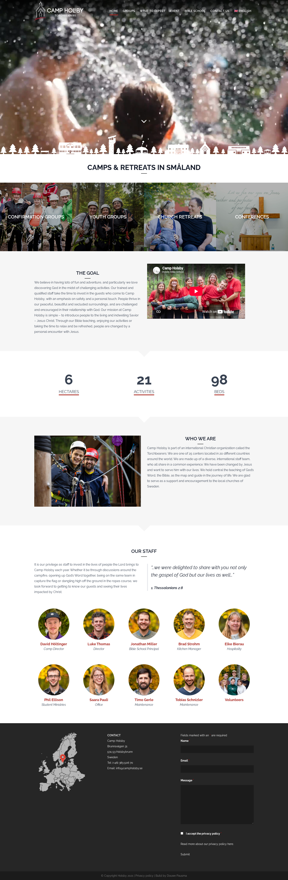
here (230, 844)
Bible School (195, 11)
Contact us (220, 11)
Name (185, 740)
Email (185, 760)
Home (114, 11)
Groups (129, 11)
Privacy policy (144, 875)
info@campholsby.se (129, 768)
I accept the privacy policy (204, 833)
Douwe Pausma (177, 875)
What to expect (153, 11)
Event (175, 11)
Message (187, 780)
